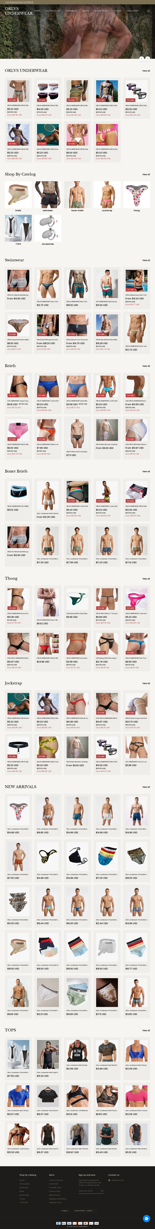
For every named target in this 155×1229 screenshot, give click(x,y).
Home (37, 11)
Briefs (86, 11)
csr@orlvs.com (117, 1180)
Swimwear (71, 11)
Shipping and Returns (58, 1199)
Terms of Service (56, 1180)
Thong (117, 11)
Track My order (55, 1187)
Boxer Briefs (102, 11)
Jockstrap (133, 11)
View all (146, 70)
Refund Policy (54, 1195)
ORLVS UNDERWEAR (17, 11)
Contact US (53, 1184)
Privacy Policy (54, 1191)
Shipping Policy (55, 1202)
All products (53, 11)
